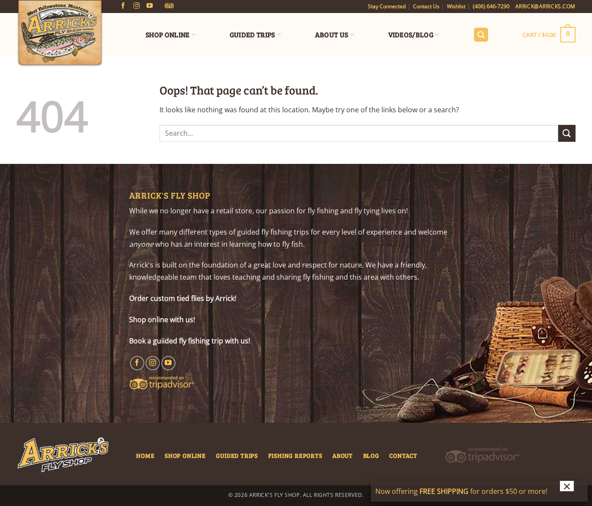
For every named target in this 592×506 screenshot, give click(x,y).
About (342, 455)
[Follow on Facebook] (123, 6)
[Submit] (567, 133)
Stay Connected (387, 6)
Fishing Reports (295, 455)
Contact (403, 455)
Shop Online (168, 34)
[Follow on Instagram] (136, 6)
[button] (481, 35)
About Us (331, 34)
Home (145, 455)
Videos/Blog (411, 34)
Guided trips (237, 455)
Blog (371, 455)
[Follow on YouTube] (149, 6)
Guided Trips (252, 34)
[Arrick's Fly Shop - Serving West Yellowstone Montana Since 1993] (59, 33)
